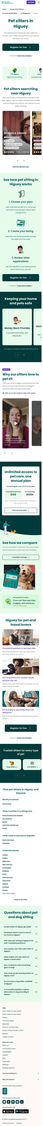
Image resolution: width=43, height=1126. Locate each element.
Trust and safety (8, 1021)
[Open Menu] (39, 2)
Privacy (19, 1123)
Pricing (4, 1018)
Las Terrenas (7, 819)
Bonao (4, 822)
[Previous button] (5, 453)
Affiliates (5, 1065)
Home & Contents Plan (10, 1027)
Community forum (9, 1049)
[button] (15, 423)
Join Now (31, 2)
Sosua (4, 828)
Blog (3, 1058)
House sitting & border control (12, 1030)
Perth (4, 874)
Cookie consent (7, 1037)
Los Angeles (6, 868)
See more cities (8, 893)
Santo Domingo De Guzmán (12, 815)
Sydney (5, 858)
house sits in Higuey (24, 56)
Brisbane (5, 871)
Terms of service (8, 1123)
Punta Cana (6, 804)
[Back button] (17, 160)
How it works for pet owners (12, 1011)
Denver (5, 890)
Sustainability (7, 1052)
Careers (5, 1055)
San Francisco (7, 877)
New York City (7, 865)
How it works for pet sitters (11, 1014)
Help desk (5, 1024)
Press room (6, 1061)
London (5, 855)
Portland (5, 887)
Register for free (18, 47)
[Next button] (24, 160)
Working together (8, 1068)
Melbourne (6, 861)
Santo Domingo (8, 840)
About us (5, 1045)
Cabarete (6, 843)
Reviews (5, 1034)
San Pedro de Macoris (10, 825)
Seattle (5, 884)
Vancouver (6, 881)
